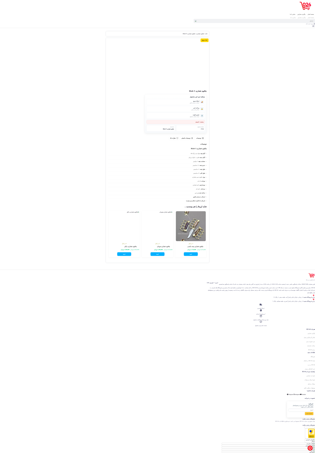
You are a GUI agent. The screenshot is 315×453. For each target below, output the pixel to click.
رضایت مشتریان (311, 345)
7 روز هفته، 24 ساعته (261, 314)
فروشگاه (313, 356)
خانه (206, 33)
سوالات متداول (311, 384)
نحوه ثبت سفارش (310, 375)
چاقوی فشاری (200, 33)
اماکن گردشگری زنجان (309, 337)
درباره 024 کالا (311, 349)
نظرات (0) (173, 138)
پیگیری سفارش (301, 14)
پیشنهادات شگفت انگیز (309, 388)
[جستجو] (196, 21)
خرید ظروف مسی (310, 341)
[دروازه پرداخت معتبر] (311, 437)
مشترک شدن (309, 413)
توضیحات (198, 138)
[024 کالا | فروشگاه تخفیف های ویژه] (305, 6)
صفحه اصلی (311, 14)
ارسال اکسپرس (260, 308)
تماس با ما (292, 14)
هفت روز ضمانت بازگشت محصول (260, 319)
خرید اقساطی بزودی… (309, 369)
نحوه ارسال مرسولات (309, 380)
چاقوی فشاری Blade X (168, 129)
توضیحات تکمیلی (185, 138)
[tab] (200, 138)
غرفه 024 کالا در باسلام (309, 360)
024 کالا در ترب (311, 364)
